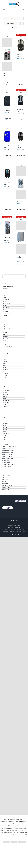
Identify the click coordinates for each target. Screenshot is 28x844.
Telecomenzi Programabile (9, 448)
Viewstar (6, 423)
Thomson (6, 416)
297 (20, 92)
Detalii (10, 82)
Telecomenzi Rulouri (8, 458)
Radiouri (5, 481)
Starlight (6, 406)
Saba (5, 383)
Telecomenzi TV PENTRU (8, 290)
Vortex (5, 429)
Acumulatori (6, 460)
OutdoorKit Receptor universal (7, 238)
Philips (5, 375)
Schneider (6, 390)
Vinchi (5, 425)
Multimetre (5, 479)
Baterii (4, 468)
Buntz (5, 301)
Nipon (5, 365)
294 (7, 93)
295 (7, 128)
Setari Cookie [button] (22, 842)
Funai (5, 325)
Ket (5, 344)
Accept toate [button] (6, 842)
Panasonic (6, 373)
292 (20, 36)
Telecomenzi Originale (8, 286)
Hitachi (5, 332)
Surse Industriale (7, 483)
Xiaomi (5, 435)
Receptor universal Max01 (19, 257)
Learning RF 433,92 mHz (7, 74)
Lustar (5, 357)
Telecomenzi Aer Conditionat (10, 443)
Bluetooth (5, 288)
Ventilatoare (6, 489)
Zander (5, 437)
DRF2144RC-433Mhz (20, 110)
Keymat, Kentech (8, 346)
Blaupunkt (6, 299)
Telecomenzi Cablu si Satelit (9, 446)
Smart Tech (6, 402)
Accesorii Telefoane (7, 466)
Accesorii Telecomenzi (8, 464)
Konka (5, 350)
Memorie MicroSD (7, 474)
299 (20, 218)
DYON (5, 317)
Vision (5, 427)
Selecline (6, 394)
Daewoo (6, 311)
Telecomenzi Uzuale (8, 441)
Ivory (5, 340)
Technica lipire (6, 487)
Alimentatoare (6, 462)
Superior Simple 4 (19, 55)
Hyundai (6, 338)
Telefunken (6, 412)
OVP (5, 371)
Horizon (6, 336)
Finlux (5, 323)
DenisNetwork (7, 313)
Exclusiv (6, 321)
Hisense (6, 334)
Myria (5, 361)
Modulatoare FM (7, 477)
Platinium (6, 379)
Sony (5, 404)
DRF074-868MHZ (19, 146)
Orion (5, 367)
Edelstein (6, 319)
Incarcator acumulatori (8, 472)
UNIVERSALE (7, 444)
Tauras (5, 408)
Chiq (5, 309)
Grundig (6, 326)
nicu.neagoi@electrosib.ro (14, 527)
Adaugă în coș (6, 83)
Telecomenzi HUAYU (8, 452)
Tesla (5, 414)
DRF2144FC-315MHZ (7, 183)
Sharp (5, 396)
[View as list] (15, 27)
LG (4, 355)
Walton (6, 431)
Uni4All (19, 201)
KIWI (5, 348)
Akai (5, 292)
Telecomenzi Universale (8, 450)
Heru (5, 330)
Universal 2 (7, 110)
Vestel (5, 421)
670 (21, 165)
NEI (5, 363)
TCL (5, 410)
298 (21, 128)
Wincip (10, 531)
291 (7, 218)
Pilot (5, 377)
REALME (6, 381)
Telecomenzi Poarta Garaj (9, 456)
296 (7, 165)
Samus (5, 386)
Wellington (6, 433)
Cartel (5, 305)
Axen (5, 296)
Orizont (6, 369)
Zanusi (5, 439)
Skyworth (6, 400)
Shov (5, 398)
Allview (5, 294)
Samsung (6, 385)
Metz (5, 359)
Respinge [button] (14, 842)
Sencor (5, 392)
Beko (5, 297)
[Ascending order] (22, 18)
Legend (6, 354)
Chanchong (6, 307)
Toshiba (6, 417)
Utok (5, 419)
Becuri (4, 470)
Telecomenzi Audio (7, 454)
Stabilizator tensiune (8, 485)
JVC (5, 342)
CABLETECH (7, 303)
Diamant (6, 315)
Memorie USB (6, 475)
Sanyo (5, 388)
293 (7, 37)
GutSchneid (7, 328)
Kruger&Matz (7, 352)
